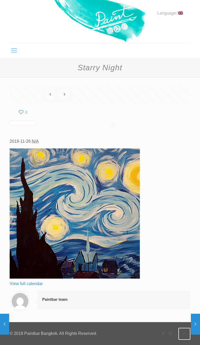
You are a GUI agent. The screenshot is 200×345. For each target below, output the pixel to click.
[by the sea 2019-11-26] (195, 324)
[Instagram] (170, 333)
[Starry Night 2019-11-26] (4, 324)
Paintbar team (54, 299)
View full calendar (26, 283)
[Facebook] (163, 333)
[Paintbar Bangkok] (100, 21)
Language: (167, 13)
